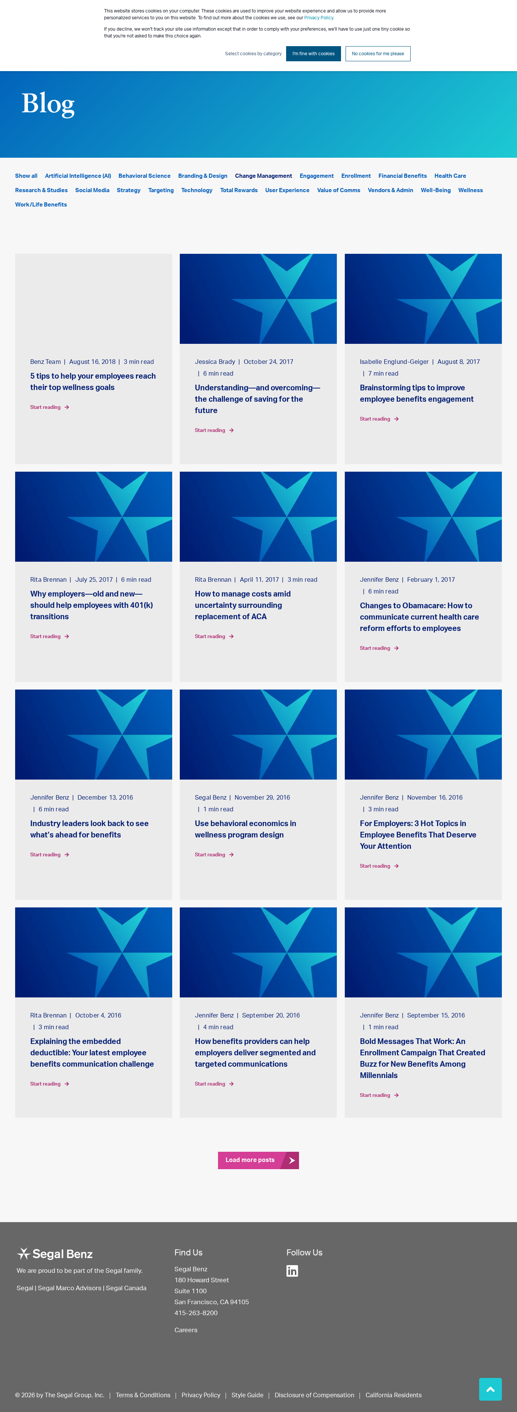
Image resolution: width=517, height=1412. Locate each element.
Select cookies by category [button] (253, 53)
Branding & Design (202, 176)
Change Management (263, 176)
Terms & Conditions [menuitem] (143, 1395)
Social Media (92, 190)
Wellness (470, 190)
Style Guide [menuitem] (247, 1395)
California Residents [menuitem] (394, 1395)
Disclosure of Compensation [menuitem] (314, 1395)
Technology (197, 190)
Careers (186, 1330)
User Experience (287, 190)
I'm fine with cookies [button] (314, 53)
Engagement (317, 176)
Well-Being (436, 190)
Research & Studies (41, 190)
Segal (25, 1288)
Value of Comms (338, 190)
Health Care (450, 176)
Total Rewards (239, 190)
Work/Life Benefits (41, 205)
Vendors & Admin (390, 190)
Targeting (161, 190)
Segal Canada (126, 1288)
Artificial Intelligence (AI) (78, 176)
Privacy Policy (318, 18)
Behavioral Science (144, 176)
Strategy (129, 190)
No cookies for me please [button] (378, 53)
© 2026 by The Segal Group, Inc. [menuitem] (59, 1395)
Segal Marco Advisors (70, 1288)
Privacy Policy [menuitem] (201, 1395)
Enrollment (356, 176)
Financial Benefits (402, 176)
